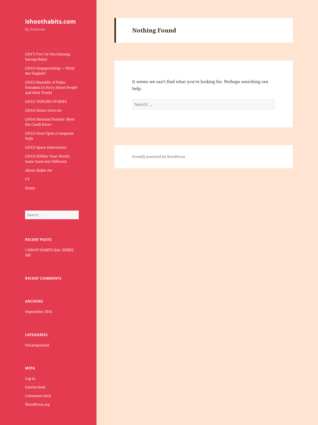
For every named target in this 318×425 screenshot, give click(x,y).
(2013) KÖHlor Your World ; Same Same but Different (48, 159)
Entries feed (35, 387)
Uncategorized (37, 345)
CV (27, 179)
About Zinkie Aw (38, 170)
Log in (30, 378)
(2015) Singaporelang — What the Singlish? (50, 71)
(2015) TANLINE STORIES (46, 101)
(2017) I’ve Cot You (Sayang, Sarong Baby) (48, 57)
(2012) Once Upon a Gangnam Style (49, 136)
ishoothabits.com (50, 21)
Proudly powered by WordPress (158, 156)
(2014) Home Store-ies (43, 110)
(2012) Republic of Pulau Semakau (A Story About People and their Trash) (51, 87)
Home (30, 188)
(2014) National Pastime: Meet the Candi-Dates (50, 122)
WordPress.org (37, 404)
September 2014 (38, 311)
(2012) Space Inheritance (45, 147)
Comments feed (38, 395)
